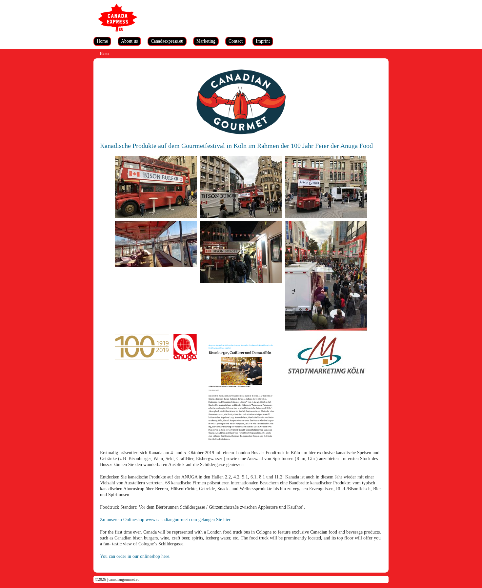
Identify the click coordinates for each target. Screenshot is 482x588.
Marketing (205, 41)
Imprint (263, 41)
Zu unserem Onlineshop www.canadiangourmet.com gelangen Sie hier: (166, 519)
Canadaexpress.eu (167, 41)
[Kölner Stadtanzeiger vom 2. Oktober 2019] (241, 392)
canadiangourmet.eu (124, 579)
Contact (236, 41)
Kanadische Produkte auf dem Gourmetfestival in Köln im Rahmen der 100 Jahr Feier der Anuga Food (236, 145)
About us (129, 41)
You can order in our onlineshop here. (135, 556)
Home (102, 41)
